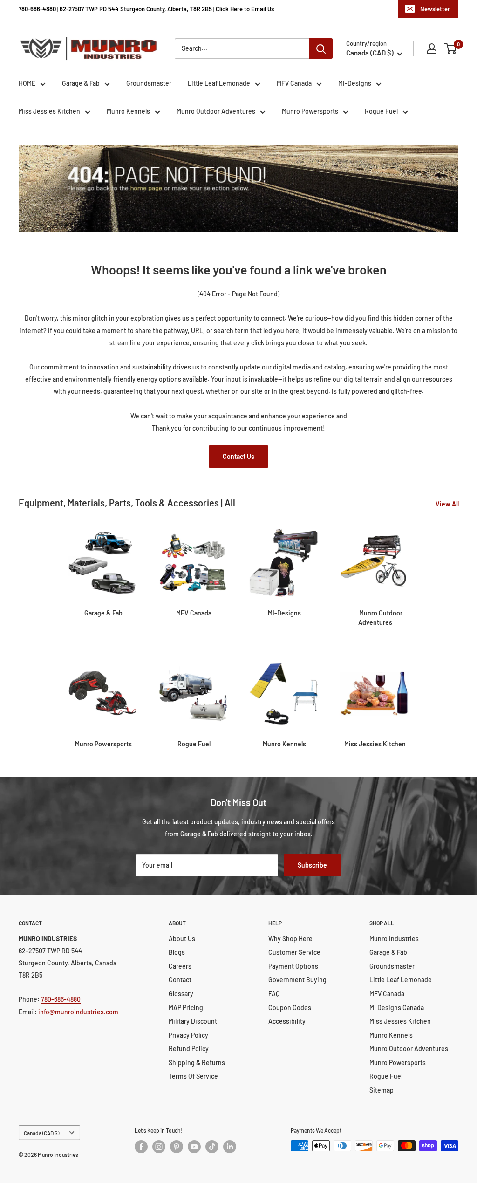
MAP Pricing (186, 1008)
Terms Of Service (193, 1076)
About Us (182, 939)
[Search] (321, 48)
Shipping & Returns (197, 1063)
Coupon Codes (289, 1008)
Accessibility (287, 1021)
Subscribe (312, 865)
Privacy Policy (188, 1035)
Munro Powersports (310, 111)
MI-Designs (354, 83)
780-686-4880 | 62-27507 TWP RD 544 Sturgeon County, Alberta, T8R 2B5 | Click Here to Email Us (146, 9)
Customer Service (294, 952)
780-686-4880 (61, 999)
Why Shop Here (290, 939)
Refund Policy (189, 1049)
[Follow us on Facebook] (141, 1146)
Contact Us (238, 456)
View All (448, 504)
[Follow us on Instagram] (158, 1146)
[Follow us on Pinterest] (176, 1146)
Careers (180, 966)
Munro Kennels (128, 111)
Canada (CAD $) (41, 1132)
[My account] (431, 48)
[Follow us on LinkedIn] (229, 1146)
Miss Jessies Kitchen (49, 111)
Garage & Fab (81, 83)
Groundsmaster (148, 83)
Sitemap (381, 1090)
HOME (27, 83)
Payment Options (293, 966)
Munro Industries (394, 939)
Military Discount (193, 1021)
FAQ (273, 994)
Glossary (181, 994)
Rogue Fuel (381, 111)
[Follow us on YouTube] (194, 1146)
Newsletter (435, 9)
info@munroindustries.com (78, 1012)
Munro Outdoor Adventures (216, 111)
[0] (451, 48)
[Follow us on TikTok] (211, 1146)
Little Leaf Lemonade (219, 83)
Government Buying (297, 980)
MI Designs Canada (396, 1008)
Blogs (177, 952)
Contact (180, 980)
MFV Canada (294, 83)
